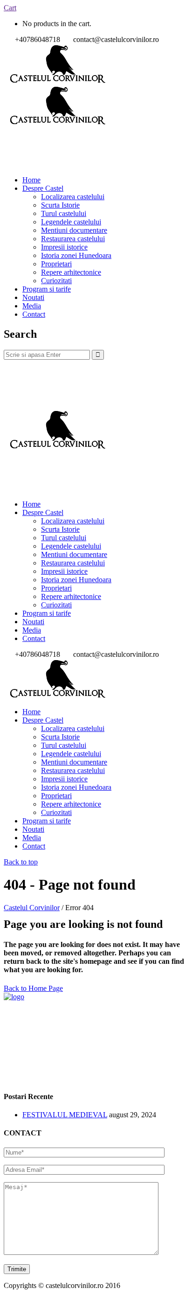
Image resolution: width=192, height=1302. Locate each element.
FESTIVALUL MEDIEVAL (64, 1115)
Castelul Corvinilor (32, 908)
